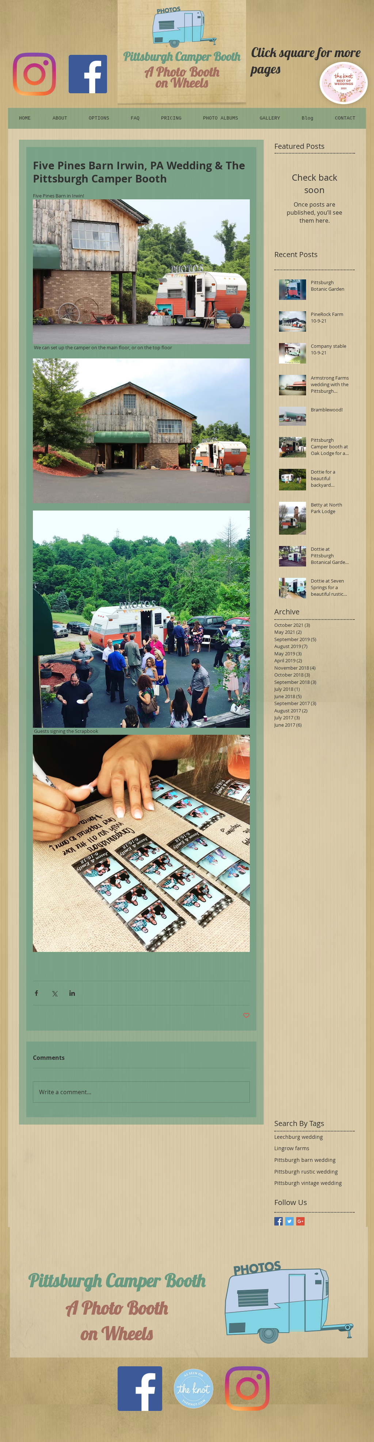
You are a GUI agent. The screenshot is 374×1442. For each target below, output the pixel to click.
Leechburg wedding (298, 1136)
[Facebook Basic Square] (278, 1221)
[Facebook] (88, 74)
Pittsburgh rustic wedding (306, 1171)
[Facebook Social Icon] (140, 1388)
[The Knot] (193, 1388)
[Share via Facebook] (36, 993)
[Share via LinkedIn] (72, 993)
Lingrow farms (291, 1148)
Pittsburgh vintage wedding (308, 1182)
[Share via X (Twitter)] (54, 993)
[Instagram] (34, 74)
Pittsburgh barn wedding (305, 1159)
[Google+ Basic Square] (300, 1221)
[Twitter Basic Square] (289, 1221)
